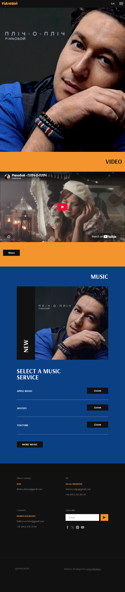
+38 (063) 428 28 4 (26, 526)
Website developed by (82, 568)
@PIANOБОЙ (22, 568)
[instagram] (77, 527)
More (11, 252)
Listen (97, 424)
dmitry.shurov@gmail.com (29, 489)
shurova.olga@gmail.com (78, 489)
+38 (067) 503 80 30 (76, 494)
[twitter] (72, 527)
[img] (10, 3)
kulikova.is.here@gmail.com (30, 521)
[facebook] (67, 527)
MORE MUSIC (30, 444)
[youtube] (82, 527)
